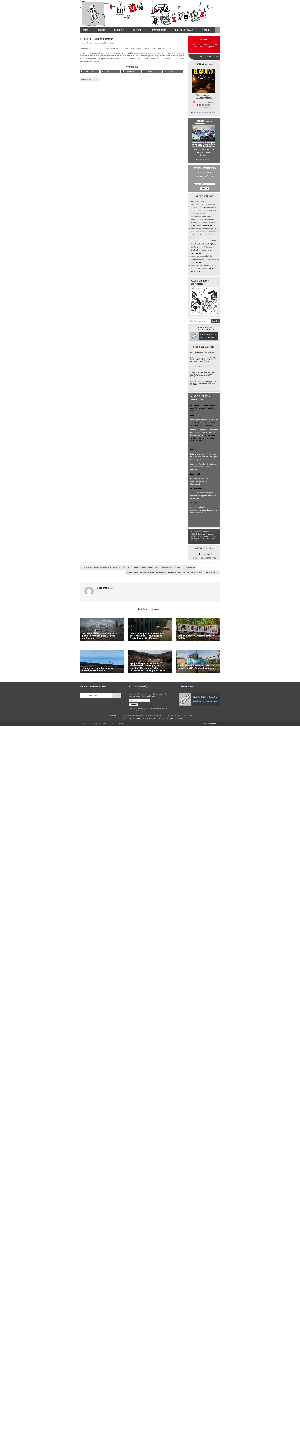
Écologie (111, 43)
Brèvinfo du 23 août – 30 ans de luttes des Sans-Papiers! (204, 45)
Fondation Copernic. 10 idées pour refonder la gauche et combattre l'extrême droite (204, 423)
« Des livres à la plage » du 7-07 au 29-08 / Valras (203, 93)
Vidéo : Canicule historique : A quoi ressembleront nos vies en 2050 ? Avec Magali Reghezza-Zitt (204, 232)
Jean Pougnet (88, 43)
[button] (191, 104)
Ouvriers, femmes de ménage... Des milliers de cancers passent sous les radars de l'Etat (204, 223)
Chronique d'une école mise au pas (204, 411)
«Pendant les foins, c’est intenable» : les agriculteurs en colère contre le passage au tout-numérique (203, 365)
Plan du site (187, 706)
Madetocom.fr (214, 715)
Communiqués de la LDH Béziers (202, 343)
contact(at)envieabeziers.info (133, 706)
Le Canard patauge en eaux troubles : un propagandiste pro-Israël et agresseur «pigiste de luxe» (203, 350)
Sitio (96, 79)
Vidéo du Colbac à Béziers (199, 358)
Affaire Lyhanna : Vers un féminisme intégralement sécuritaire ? (200, 472)
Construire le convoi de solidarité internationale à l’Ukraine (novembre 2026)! (203, 134)
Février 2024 (86, 79)
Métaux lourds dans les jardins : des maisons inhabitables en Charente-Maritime (203, 374)
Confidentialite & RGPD (172, 706)
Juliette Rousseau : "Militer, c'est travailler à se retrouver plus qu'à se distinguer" (203, 448)
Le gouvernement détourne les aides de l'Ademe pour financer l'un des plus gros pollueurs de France (204, 198)
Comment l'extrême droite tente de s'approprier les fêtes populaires (203, 458)
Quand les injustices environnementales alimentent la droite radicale (203, 501)
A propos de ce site (153, 706)
